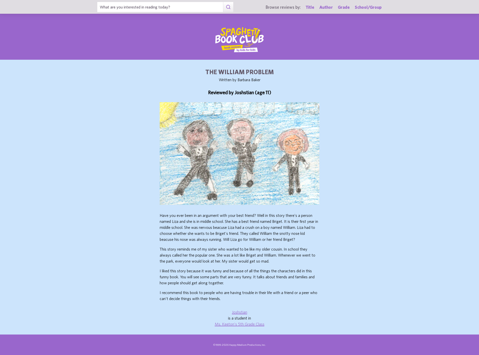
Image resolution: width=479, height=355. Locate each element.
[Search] (228, 7)
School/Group (368, 7)
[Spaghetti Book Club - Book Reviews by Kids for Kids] (239, 39)
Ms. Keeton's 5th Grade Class (239, 324)
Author (326, 7)
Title (310, 7)
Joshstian (239, 312)
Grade (344, 7)
